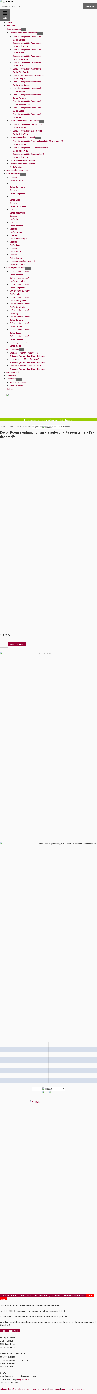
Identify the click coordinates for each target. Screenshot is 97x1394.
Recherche (90, 6)
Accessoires (11, 375)
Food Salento (54, 1389)
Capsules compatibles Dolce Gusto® (24, 120)
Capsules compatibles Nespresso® (23, 32)
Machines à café (12, 372)
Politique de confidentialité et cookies (15, 1389)
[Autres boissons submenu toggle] (21, 349)
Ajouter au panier (17, 643)
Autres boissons (12, 348)
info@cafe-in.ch (22, 1379)
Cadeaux (9, 388)
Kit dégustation (16, 166)
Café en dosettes (13, 173)
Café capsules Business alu (17, 170)
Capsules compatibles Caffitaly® (22, 160)
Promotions (11, 25)
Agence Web (79, 1389)
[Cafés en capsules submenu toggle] (23, 29)
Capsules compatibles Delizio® (22, 163)
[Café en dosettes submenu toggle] (23, 174)
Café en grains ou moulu (15, 267)
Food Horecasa (67, 1389)
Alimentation (11, 378)
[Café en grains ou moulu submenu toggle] (28, 268)
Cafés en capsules (13, 28)
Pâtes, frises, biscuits (18, 382)
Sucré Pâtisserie (16, 385)
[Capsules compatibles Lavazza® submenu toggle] (38, 138)
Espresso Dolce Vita (40, 1389)
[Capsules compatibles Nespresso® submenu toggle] (40, 33)
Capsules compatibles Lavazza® (22, 137)
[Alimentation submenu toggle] (19, 379)
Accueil (9, 22)
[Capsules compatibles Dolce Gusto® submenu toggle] (41, 121)
